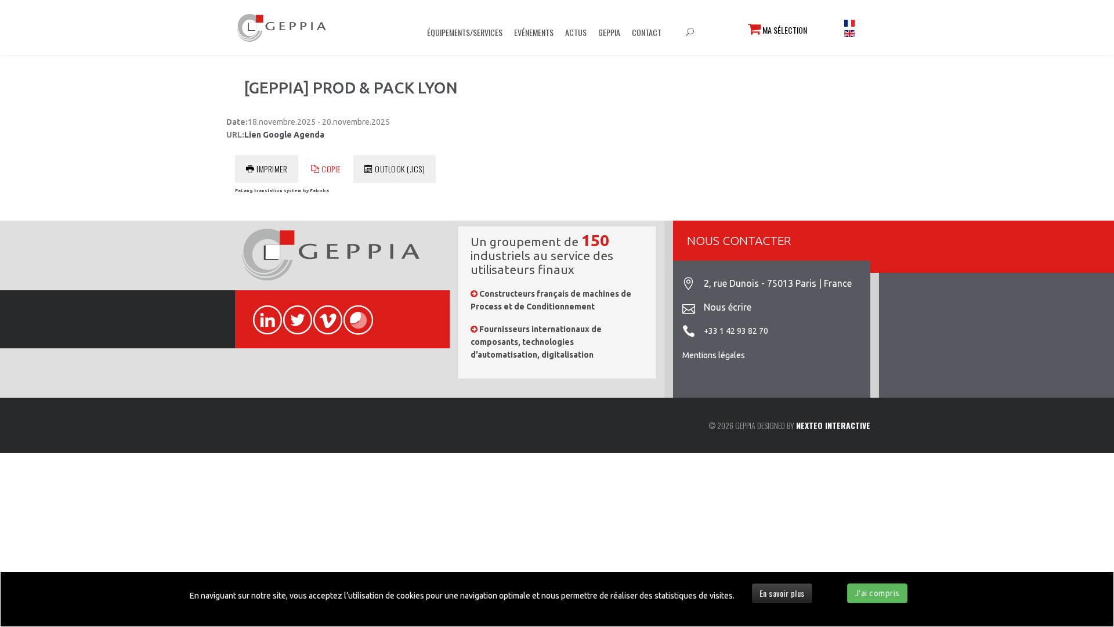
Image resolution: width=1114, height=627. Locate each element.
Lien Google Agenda (284, 134)
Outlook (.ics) (400, 169)
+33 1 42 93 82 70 (736, 331)
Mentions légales (713, 355)
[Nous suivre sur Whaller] (352, 313)
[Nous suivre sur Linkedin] (262, 313)
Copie (331, 169)
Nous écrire (727, 307)
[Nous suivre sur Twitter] (292, 313)
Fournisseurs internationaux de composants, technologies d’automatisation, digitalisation (536, 342)
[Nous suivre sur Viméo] (322, 313)
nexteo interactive (833, 425)
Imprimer (271, 169)
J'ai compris (877, 593)
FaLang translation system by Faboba (282, 190)
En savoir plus (782, 593)
